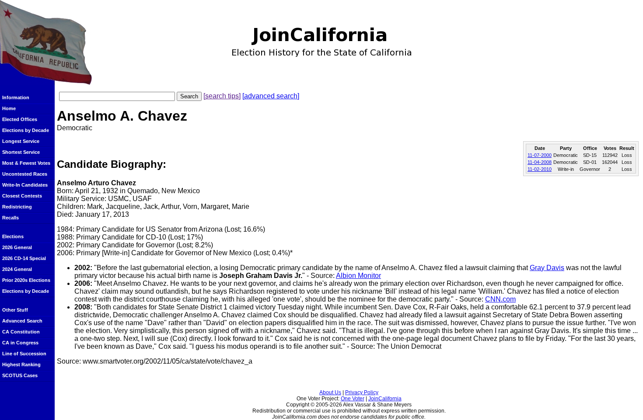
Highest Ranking (21, 364)
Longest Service (20, 141)
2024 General (17, 269)
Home (9, 108)
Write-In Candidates (25, 184)
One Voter (352, 399)
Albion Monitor (358, 275)
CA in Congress (20, 342)
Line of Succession (24, 353)
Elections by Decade (25, 130)
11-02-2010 (540, 169)
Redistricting (17, 206)
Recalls (10, 217)
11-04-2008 (540, 162)
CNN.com (500, 299)
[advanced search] (270, 96)
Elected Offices (19, 119)
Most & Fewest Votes (26, 163)
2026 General (17, 247)
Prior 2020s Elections (26, 280)
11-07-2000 (540, 155)
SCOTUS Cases (20, 375)
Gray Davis (547, 267)
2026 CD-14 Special (24, 258)
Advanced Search (22, 320)
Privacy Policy (361, 392)
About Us (330, 392)
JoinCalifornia (385, 399)
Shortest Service (21, 152)
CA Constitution (21, 331)
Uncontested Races (24, 174)
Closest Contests (22, 195)
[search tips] (222, 96)
